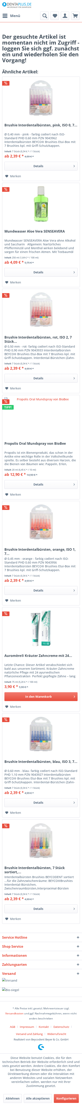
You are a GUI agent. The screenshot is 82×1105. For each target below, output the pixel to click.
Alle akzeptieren (38, 1098)
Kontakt (44, 1027)
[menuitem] (11, 16)
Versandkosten (14, 1013)
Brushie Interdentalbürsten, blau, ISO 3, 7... (40, 762)
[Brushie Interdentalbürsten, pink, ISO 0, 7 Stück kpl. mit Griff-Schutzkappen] (41, 98)
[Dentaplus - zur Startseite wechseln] (17, 5)
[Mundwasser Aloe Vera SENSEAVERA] (41, 204)
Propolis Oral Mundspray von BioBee (35, 443)
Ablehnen (13, 1098)
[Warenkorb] (75, 16)
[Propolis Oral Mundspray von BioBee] (41, 416)
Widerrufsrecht (56, 1034)
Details (38, 166)
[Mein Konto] (65, 16)
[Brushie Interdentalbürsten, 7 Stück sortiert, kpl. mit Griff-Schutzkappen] (41, 840)
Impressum (27, 1027)
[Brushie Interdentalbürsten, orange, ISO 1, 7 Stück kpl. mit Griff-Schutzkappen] (41, 522)
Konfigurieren (66, 1098)
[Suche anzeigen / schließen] (44, 16)
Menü (15, 15)
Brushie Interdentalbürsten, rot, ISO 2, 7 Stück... (38, 339)
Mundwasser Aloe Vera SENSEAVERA (34, 231)
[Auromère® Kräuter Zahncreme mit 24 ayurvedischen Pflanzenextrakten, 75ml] (41, 628)
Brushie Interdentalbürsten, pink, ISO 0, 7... (40, 125)
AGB (12, 1027)
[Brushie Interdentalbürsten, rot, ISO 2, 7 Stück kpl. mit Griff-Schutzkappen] (41, 310)
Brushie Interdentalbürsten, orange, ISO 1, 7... (40, 551)
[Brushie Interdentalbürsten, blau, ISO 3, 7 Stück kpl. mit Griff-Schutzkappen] (41, 734)
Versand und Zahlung (29, 1034)
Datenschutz (61, 1027)
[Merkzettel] (54, 16)
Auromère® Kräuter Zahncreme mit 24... (38, 656)
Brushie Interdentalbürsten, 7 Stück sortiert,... (34, 870)
